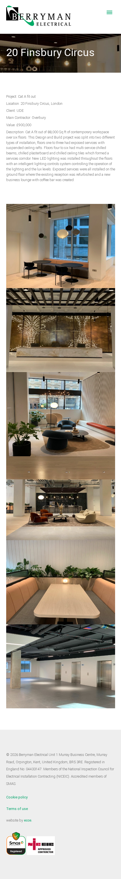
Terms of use (17, 809)
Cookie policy (17, 797)
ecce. (28, 820)
